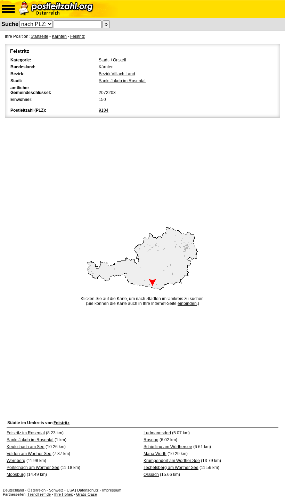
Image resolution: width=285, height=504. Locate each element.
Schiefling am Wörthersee (168, 446)
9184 (103, 110)
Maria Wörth (155, 453)
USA (70, 490)
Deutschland (13, 490)
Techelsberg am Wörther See (171, 467)
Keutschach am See (25, 446)
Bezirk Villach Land (117, 73)
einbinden (187, 303)
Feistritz (77, 36)
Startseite (39, 36)
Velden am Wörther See (29, 453)
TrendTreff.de (39, 494)
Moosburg (16, 474)
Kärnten (59, 36)
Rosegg (151, 439)
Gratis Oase (86, 494)
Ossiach (151, 474)
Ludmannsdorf (157, 432)
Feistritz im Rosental (26, 432)
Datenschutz (88, 490)
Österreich (36, 490)
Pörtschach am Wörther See (33, 467)
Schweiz (56, 490)
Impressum (111, 490)
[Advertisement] (142, 171)
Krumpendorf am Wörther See (172, 460)
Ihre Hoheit (63, 494)
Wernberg (16, 460)
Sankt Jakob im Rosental (122, 80)
